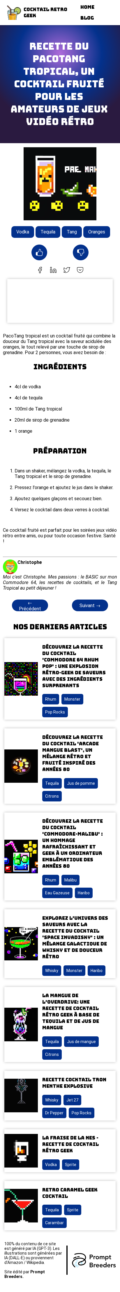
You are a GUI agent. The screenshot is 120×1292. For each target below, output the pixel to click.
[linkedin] (53, 270)
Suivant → (90, 605)
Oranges (96, 232)
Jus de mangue (81, 1041)
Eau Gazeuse (57, 893)
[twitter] (66, 270)
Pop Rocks (55, 712)
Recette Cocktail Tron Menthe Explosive (74, 1083)
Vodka (22, 232)
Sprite (70, 1164)
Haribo (84, 893)
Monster (72, 699)
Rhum (50, 699)
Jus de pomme (81, 783)
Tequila (47, 232)
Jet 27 (72, 1100)
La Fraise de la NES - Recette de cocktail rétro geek (70, 1144)
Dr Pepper (54, 1113)
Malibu (70, 880)
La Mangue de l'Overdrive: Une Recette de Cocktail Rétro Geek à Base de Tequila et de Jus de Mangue (70, 1012)
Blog (87, 18)
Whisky (51, 970)
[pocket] (80, 270)
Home (87, 7)
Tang (72, 232)
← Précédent (30, 605)
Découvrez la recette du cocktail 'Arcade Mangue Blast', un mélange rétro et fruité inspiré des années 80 (72, 753)
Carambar (54, 1222)
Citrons (52, 796)
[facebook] (39, 270)
